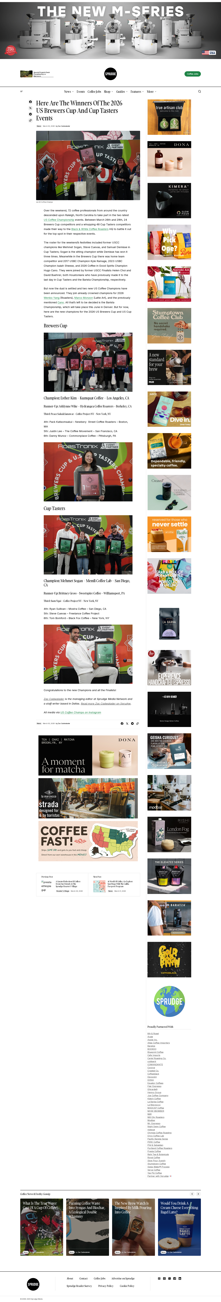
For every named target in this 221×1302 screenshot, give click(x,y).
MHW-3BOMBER (155, 1111)
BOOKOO (151, 1049)
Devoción (152, 1077)
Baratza (151, 1046)
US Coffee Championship (59, 219)
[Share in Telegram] (30, 114)
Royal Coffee (153, 1157)
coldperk (151, 1061)
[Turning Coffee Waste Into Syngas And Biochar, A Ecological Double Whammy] (87, 1227)
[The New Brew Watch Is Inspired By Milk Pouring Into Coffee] (133, 1227)
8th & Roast (153, 1033)
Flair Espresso (154, 1086)
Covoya (151, 1067)
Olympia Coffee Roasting (159, 1132)
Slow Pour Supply (156, 1160)
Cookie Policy (127, 1286)
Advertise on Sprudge (123, 1278)
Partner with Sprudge (158, 1176)
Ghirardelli (152, 1089)
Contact (83, 1278)
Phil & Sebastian (155, 1145)
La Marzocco (153, 1105)
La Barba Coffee (155, 1101)
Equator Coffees (155, 1083)
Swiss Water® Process (158, 1167)
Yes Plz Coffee (154, 1173)
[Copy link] (30, 120)
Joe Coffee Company (157, 1095)
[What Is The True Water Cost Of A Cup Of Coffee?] (41, 1227)
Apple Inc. (152, 1039)
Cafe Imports (153, 1055)
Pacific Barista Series (157, 1139)
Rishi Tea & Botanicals (158, 1154)
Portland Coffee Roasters (159, 1148)
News (39, 126)
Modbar (151, 1120)
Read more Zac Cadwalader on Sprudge (106, 703)
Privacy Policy (105, 1286)
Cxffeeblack (153, 1074)
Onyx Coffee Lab (155, 1136)
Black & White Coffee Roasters (90, 229)
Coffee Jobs (99, 1278)
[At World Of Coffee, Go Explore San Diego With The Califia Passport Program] (114, 884)
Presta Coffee (154, 1151)
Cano (61, 302)
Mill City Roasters (155, 1117)
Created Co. (153, 1070)
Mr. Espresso (153, 1123)
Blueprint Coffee (155, 1052)
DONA (150, 1080)
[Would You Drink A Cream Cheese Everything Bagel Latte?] (179, 1227)
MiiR (149, 1114)
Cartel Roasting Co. (156, 1058)
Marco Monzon (83, 297)
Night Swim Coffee (156, 1126)
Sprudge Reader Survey (79, 1286)
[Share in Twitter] (30, 108)
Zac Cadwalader (54, 699)
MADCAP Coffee (155, 1108)
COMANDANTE (155, 1064)
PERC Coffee (153, 1142)
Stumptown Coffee (156, 1163)
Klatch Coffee (154, 1098)
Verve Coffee (153, 1170)
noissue (151, 1129)
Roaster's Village (63, 891)
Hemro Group (154, 1092)
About (70, 1278)
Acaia (150, 1036)
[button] (21, 91)
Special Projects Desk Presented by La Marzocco (42, 74)
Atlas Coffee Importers (158, 1043)
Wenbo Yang (51, 297)
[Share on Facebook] (30, 102)
